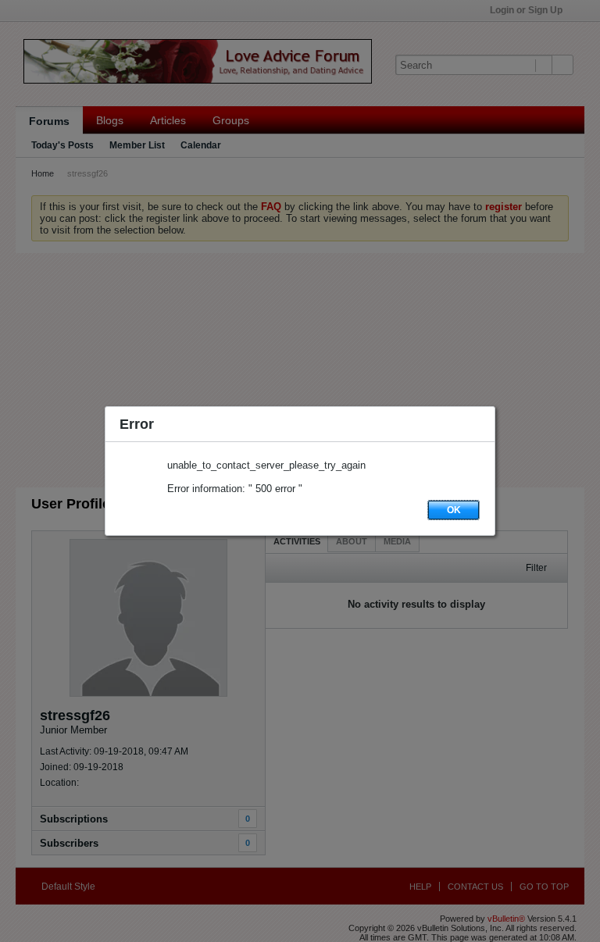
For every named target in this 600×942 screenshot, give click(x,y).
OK (454, 510)
